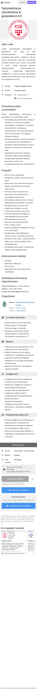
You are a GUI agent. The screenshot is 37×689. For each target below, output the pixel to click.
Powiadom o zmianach (20, 490)
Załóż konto (31, 2)
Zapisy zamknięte (15, 479)
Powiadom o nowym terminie (20, 506)
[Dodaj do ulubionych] (32, 479)
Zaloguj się (23, 2)
